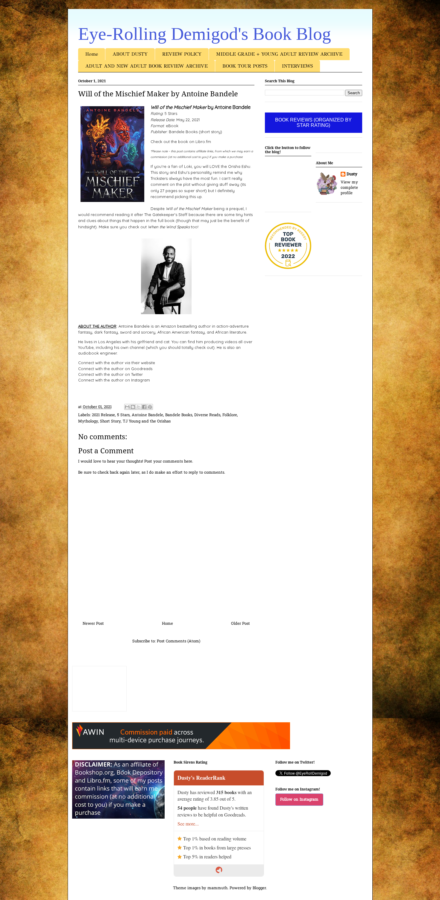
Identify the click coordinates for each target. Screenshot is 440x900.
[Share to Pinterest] (150, 407)
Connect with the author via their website (116, 362)
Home (91, 54)
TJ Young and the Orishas (147, 421)
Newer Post (93, 624)
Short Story (110, 421)
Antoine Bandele (147, 415)
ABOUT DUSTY (130, 54)
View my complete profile (349, 188)
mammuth (217, 888)
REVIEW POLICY (181, 54)
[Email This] (127, 407)
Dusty (352, 174)
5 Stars (123, 415)
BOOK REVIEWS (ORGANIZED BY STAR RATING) (313, 122)
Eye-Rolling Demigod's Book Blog (204, 34)
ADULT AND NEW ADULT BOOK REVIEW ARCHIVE (146, 66)
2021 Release (103, 415)
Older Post (240, 624)
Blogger (259, 888)
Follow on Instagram (299, 799)
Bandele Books (178, 415)
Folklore (229, 415)
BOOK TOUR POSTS (244, 66)
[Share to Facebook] (144, 407)
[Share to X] (139, 407)
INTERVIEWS (297, 66)
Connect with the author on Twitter (110, 374)
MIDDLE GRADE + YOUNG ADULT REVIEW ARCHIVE (279, 54)
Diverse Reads (207, 415)
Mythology (88, 421)
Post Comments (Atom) (178, 641)
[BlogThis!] (133, 407)
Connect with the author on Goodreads (115, 368)
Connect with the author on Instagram (114, 380)
